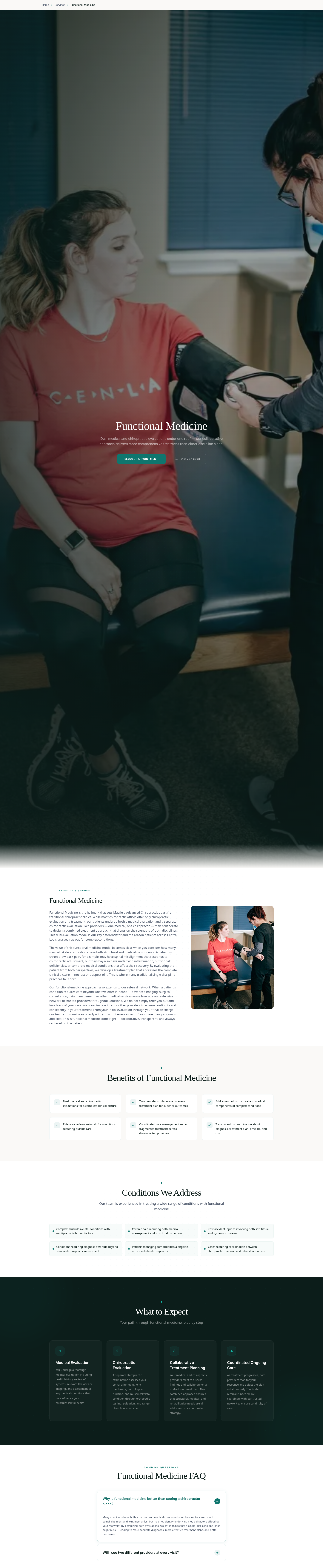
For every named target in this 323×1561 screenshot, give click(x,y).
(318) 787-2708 (189, 458)
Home (45, 4)
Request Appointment (141, 458)
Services (60, 4)
